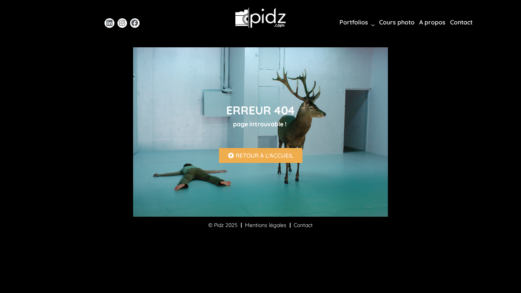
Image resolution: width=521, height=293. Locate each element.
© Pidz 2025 (223, 225)
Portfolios (353, 22)
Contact (461, 22)
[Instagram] (122, 23)
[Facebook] (135, 23)
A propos (432, 22)
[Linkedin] (109, 23)
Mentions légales (265, 225)
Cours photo (397, 22)
